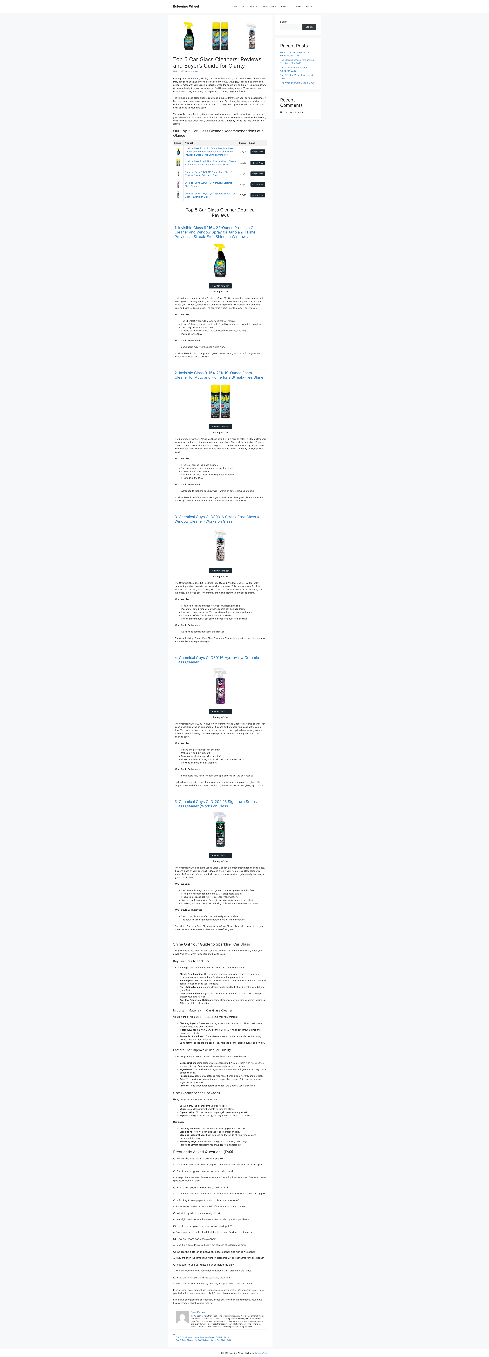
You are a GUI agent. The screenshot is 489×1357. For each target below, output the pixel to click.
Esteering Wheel (186, 6)
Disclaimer (296, 6)
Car (177, 1334)
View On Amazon (220, 286)
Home (234, 6)
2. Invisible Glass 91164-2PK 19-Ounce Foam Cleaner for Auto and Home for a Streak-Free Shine (219, 375)
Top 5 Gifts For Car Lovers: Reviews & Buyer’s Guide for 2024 (202, 1337)
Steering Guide (269, 6)
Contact (309, 6)
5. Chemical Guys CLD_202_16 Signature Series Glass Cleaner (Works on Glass (216, 803)
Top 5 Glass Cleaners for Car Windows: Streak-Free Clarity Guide (204, 1340)
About (284, 6)
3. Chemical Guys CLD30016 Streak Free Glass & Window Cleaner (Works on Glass (217, 519)
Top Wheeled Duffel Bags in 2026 (297, 82)
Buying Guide (248, 6)
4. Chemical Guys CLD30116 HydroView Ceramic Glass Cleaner (217, 659)
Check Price (257, 151)
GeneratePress (261, 1353)
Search (283, 22)
